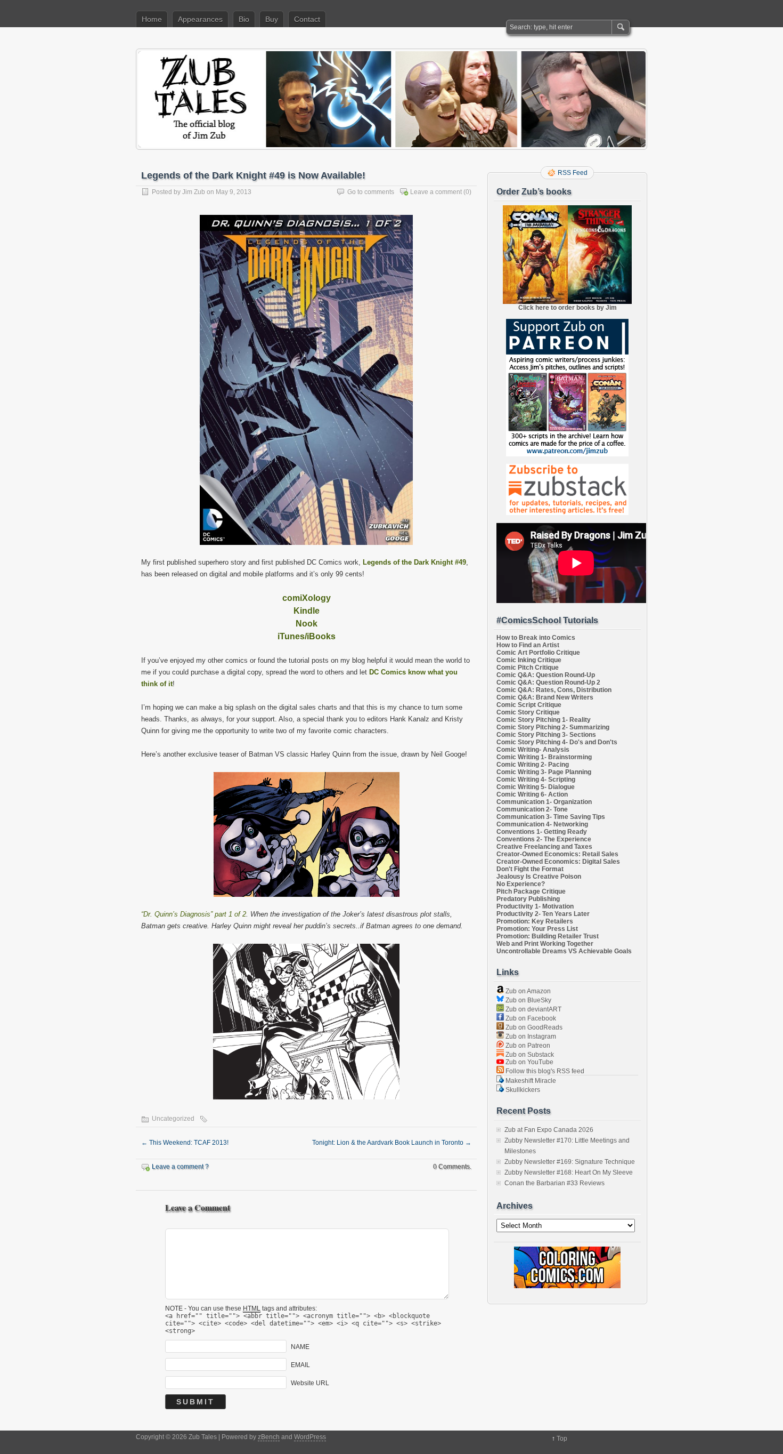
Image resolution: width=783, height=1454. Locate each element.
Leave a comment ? (180, 1166)
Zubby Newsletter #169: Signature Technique (569, 1162)
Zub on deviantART (532, 1009)
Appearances (200, 19)
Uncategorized (173, 1118)
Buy (271, 19)
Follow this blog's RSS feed (544, 1071)
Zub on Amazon (527, 991)
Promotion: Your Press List (537, 929)
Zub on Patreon (527, 1045)
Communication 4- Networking (542, 824)
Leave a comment (436, 192)
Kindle (306, 610)
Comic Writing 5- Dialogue (535, 787)
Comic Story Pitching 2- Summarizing (552, 727)
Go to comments (370, 192)
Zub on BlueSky (527, 1000)
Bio (244, 19)
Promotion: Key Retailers (534, 921)
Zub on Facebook (530, 1018)
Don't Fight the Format (530, 869)
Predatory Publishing (528, 899)
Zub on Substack (529, 1054)
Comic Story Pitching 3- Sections (546, 734)
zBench (269, 1437)
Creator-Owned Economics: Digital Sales (558, 861)
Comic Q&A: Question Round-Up (545, 675)
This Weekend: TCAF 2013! (185, 1142)
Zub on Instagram (530, 1036)
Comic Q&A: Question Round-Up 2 (548, 682)
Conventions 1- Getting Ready (541, 832)
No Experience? (520, 884)
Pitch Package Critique (531, 891)
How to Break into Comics (535, 637)
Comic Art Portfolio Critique (538, 652)
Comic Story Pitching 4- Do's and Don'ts (556, 742)
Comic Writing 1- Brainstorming (544, 757)
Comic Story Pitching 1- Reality (543, 720)
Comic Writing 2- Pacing (532, 764)
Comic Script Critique (528, 705)
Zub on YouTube (528, 1062)
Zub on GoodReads (533, 1027)
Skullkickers (522, 1090)
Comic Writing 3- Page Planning (543, 772)
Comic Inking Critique (528, 660)
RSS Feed (573, 172)
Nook (306, 623)
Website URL (310, 1382)
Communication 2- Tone (532, 809)
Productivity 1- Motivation (535, 906)
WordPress (310, 1437)
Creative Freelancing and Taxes (544, 846)
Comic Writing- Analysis (532, 749)
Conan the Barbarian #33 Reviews (554, 1183)
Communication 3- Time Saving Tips (550, 817)
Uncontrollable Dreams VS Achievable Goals (564, 951)
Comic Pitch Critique (527, 667)
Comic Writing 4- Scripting (535, 779)
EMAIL (300, 1364)
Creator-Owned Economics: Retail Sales (557, 854)
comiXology (306, 598)
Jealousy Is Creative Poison (538, 876)
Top (562, 1438)
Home (152, 19)
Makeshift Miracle (530, 1081)
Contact (307, 19)
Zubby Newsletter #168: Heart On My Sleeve (568, 1172)
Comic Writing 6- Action (532, 794)
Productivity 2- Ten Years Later (543, 914)
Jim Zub (193, 192)
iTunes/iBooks (307, 636)
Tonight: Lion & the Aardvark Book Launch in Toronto (391, 1142)
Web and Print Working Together (544, 943)
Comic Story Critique (528, 712)
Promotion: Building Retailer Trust (547, 936)
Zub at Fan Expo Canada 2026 (548, 1130)
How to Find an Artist (527, 645)
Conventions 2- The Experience (543, 839)
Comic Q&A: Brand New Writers (544, 697)
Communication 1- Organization (544, 802)
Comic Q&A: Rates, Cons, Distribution (553, 690)
